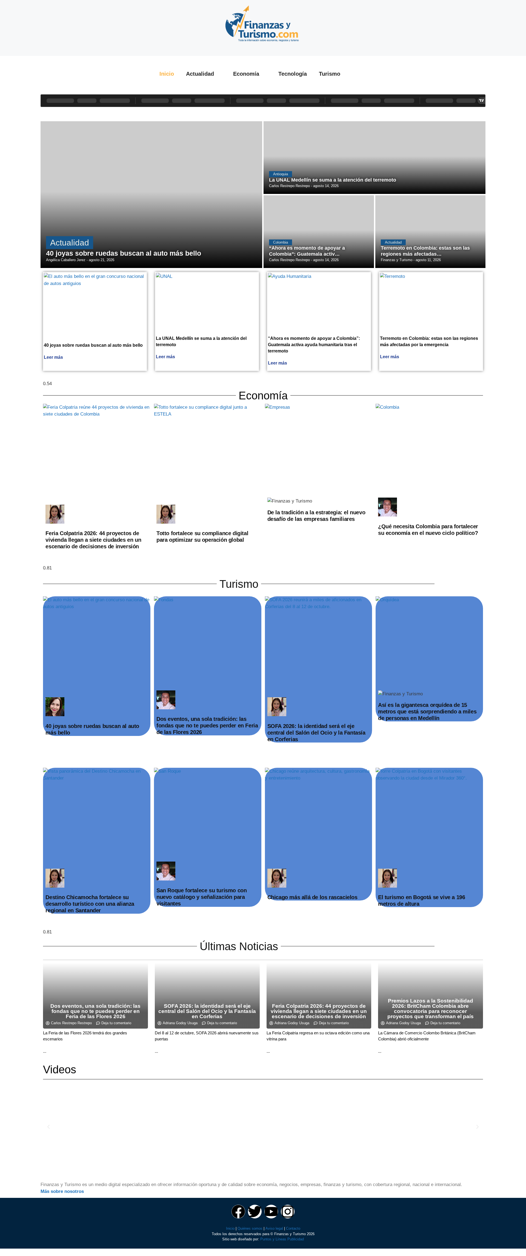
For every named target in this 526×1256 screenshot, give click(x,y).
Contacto (293, 1228)
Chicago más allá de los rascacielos (312, 897)
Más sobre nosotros (62, 1191)
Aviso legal (274, 1228)
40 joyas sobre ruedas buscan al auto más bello (93, 345)
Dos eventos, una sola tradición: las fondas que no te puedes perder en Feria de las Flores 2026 (207, 725)
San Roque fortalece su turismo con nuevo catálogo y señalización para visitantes (201, 897)
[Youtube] (271, 1211)
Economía (246, 74)
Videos (59, 1069)
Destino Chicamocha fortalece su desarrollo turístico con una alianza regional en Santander (89, 903)
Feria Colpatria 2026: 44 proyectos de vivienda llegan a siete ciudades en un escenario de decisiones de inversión (93, 539)
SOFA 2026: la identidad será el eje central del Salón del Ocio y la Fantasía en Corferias (316, 732)
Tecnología (292, 74)
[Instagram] (288, 1211)
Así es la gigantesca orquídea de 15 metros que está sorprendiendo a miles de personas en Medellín (427, 711)
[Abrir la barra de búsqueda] (363, 74)
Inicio (166, 74)
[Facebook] (238, 1211)
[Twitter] (255, 1211)
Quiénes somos (250, 1228)
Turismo (329, 74)
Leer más (53, 357)
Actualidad (200, 74)
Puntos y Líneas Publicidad (282, 1239)
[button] (48, 1127)
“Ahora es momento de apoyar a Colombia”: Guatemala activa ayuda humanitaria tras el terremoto (314, 344)
